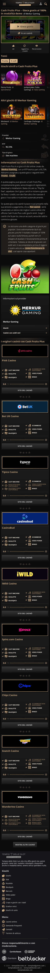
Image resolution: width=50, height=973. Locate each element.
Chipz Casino (9, 695)
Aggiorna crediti (25, 50)
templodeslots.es (15, 968)
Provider (5, 135)
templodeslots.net (25, 970)
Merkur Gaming (9, 169)
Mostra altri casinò (25, 845)
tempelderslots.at (19, 965)
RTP (3, 144)
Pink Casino (9, 360)
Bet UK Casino (10, 416)
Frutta (5, 61)
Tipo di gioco (7, 153)
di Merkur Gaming (31, 13)
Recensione (36, 49)
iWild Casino (9, 583)
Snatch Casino (10, 751)
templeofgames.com (36, 965)
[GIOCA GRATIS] (11, 77)
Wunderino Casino (13, 806)
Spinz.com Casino (12, 639)
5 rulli (14, 61)
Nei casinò (35, 207)
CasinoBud (8, 527)
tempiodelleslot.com (32, 968)
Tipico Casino (10, 472)
